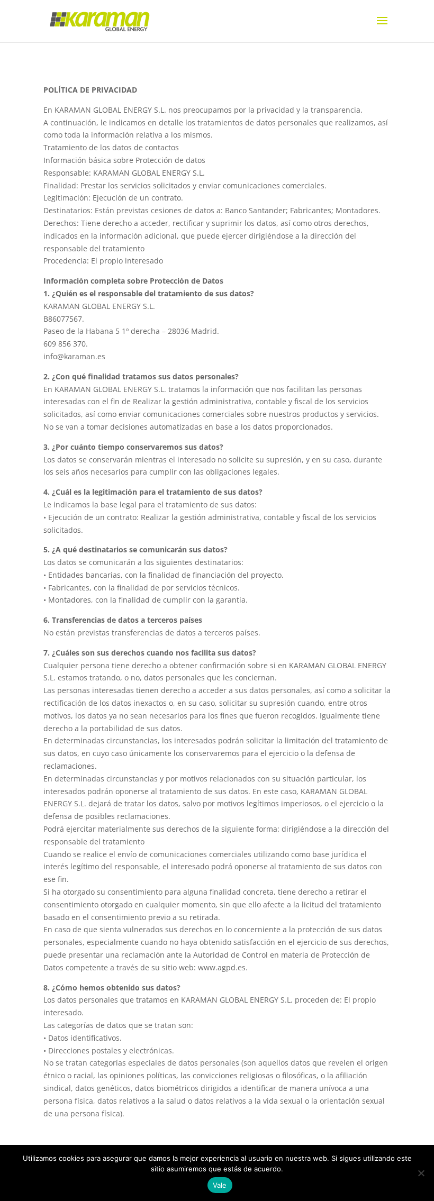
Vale (220, 1185)
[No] (420, 1173)
